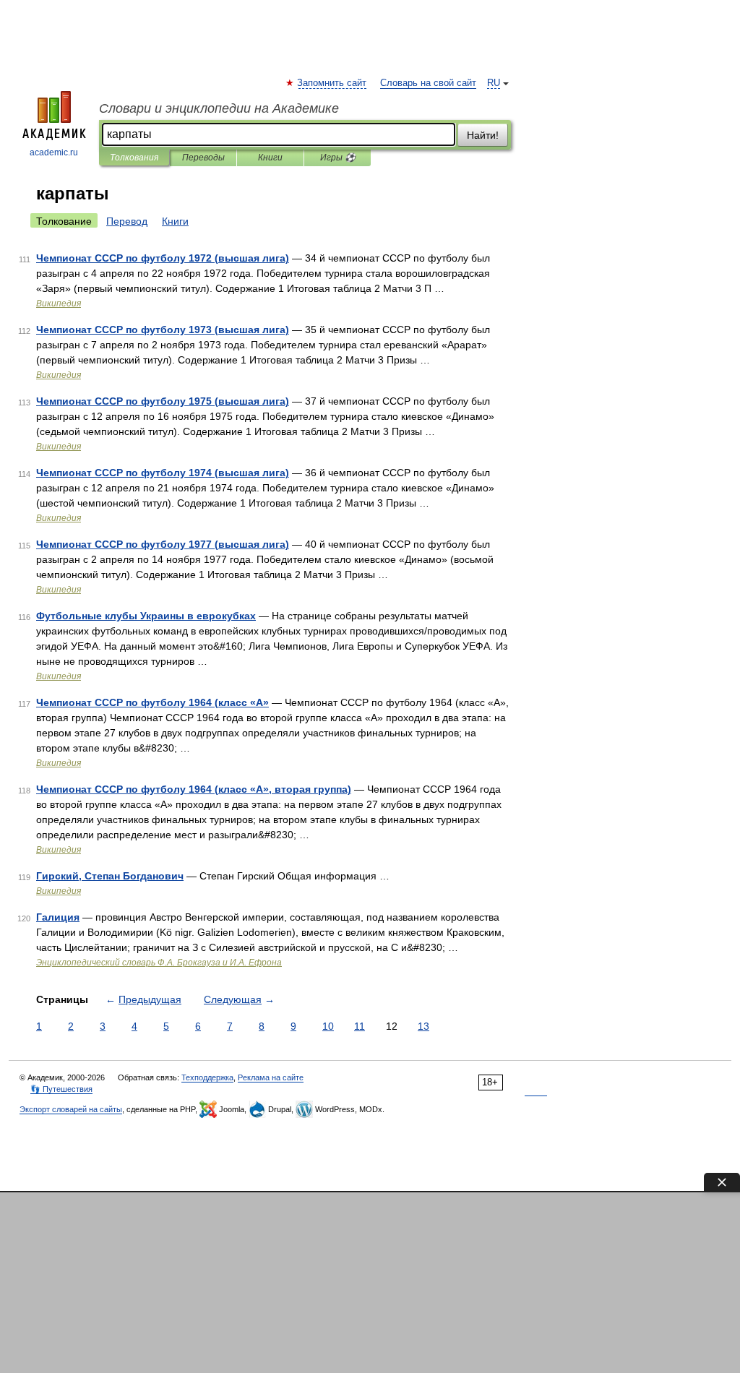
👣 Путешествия (61, 1089)
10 (328, 1026)
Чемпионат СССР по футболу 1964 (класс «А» (152, 702)
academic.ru (54, 152)
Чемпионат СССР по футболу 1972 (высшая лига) (162, 258)
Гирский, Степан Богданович (110, 876)
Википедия (58, 303)
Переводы (203, 157)
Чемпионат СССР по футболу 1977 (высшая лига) (162, 544)
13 (423, 1026)
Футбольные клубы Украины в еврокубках (146, 615)
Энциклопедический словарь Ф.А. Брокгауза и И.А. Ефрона (159, 962)
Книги (270, 157)
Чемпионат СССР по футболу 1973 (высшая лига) (162, 329)
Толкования (134, 157)
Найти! (483, 135)
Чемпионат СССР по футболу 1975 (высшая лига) (162, 401)
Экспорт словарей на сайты (71, 1109)
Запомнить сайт (332, 83)
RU (493, 83)
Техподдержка (207, 1077)
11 (359, 1026)
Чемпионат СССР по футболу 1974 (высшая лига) (162, 472)
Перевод (126, 221)
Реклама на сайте (271, 1077)
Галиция (57, 917)
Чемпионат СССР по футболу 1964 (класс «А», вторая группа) (193, 789)
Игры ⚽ (338, 157)
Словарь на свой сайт (428, 83)
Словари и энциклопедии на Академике (219, 108)
